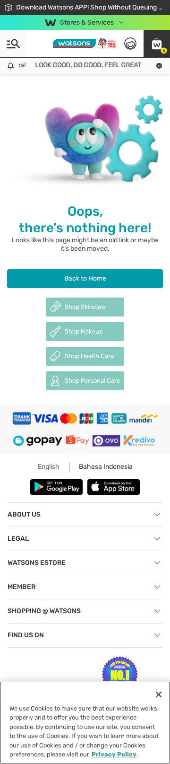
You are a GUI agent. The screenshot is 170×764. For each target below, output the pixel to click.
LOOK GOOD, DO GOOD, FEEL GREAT (86, 65)
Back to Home (85, 278)
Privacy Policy (114, 754)
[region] (85, 722)
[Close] (158, 694)
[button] (157, 43)
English (49, 467)
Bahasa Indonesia (106, 467)
